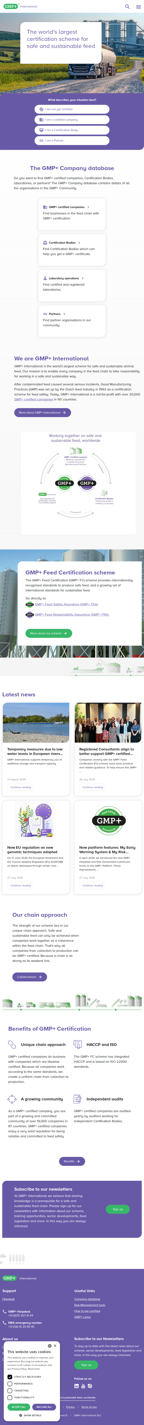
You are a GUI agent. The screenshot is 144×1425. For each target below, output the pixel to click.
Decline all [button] (44, 1407)
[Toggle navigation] (138, 7)
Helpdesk (8, 1299)
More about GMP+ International (39, 412)
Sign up (118, 1209)
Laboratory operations (64, 278)
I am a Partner (54, 140)
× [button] (54, 1345)
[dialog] (32, 1381)
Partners (55, 313)
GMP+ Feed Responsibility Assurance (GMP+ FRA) (72, 614)
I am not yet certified (58, 109)
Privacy (70, 1407)
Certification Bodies (62, 242)
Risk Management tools (89, 1305)
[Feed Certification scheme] (109, 614)
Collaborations (26, 977)
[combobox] (50, 1346)
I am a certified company (61, 119)
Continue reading (20, 787)
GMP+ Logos (82, 1317)
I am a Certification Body (61, 130)
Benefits (69, 1161)
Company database (87, 1299)
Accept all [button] (19, 1407)
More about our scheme (46, 633)
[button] (32, 1415)
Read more (34, 1368)
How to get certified (87, 1311)
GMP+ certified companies (67, 207)
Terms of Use (89, 1407)
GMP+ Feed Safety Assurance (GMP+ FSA (66, 604)
